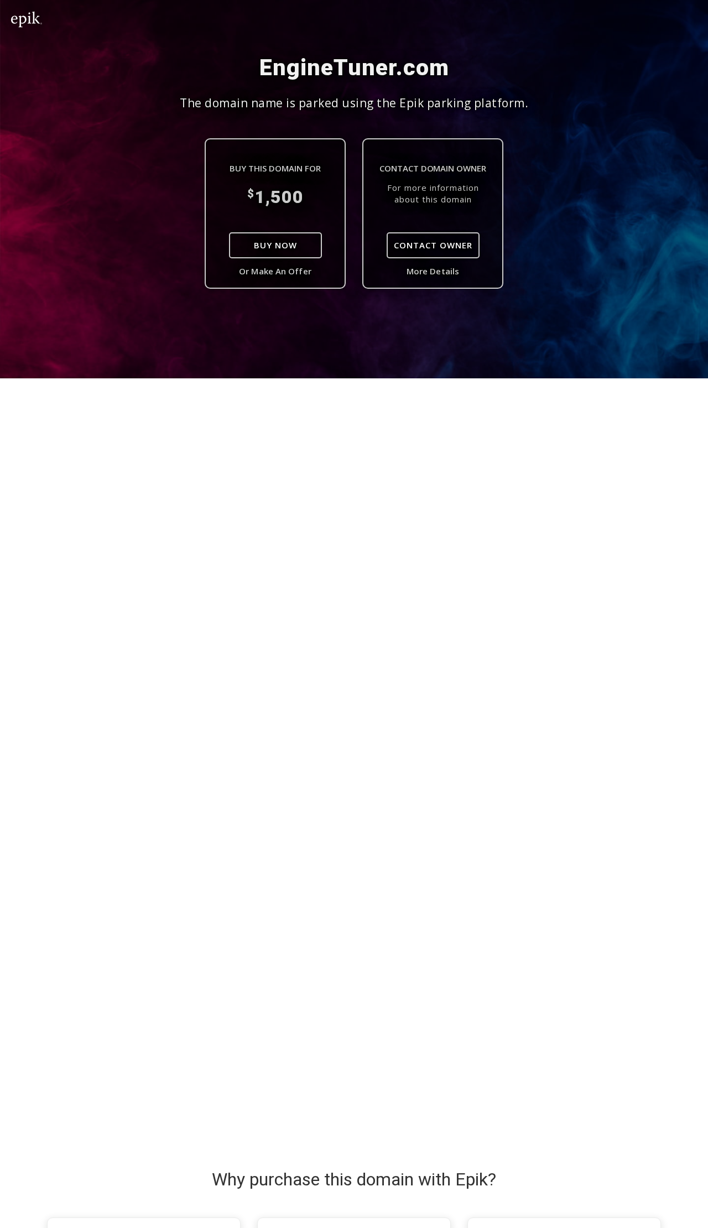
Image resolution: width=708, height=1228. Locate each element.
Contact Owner (433, 245)
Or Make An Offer (275, 271)
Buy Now (275, 245)
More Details (433, 271)
